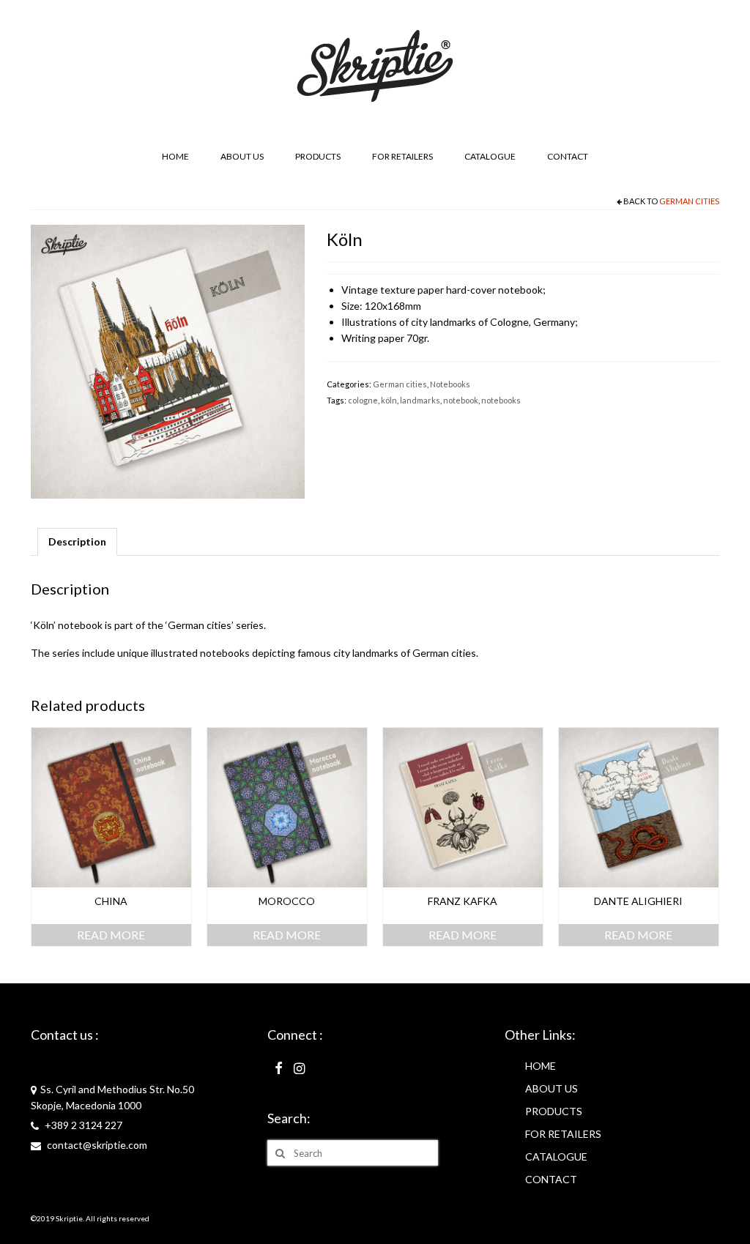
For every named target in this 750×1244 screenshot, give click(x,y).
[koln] (168, 360)
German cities (689, 201)
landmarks (420, 400)
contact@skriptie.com (96, 1145)
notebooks (501, 400)
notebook (460, 400)
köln (389, 400)
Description (77, 541)
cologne (363, 400)
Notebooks (450, 384)
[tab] (77, 542)
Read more (111, 935)
